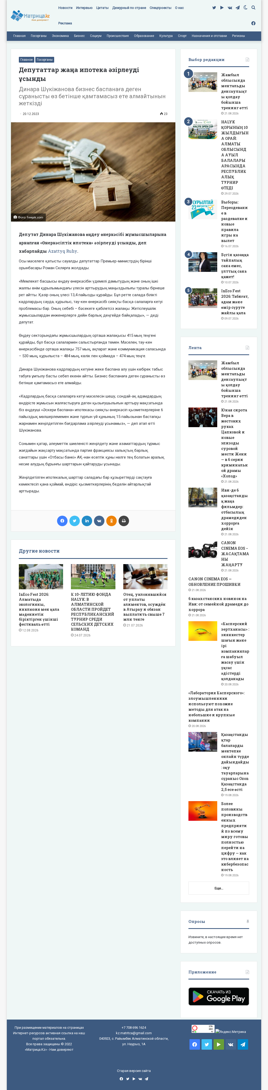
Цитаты (102, 8)
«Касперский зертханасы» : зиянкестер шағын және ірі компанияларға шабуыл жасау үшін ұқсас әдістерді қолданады (235, 651)
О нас (179, 8)
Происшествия (118, 36)
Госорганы (39, 36)
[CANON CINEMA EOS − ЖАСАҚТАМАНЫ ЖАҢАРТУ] (202, 550)
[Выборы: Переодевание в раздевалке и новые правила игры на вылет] (202, 209)
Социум (96, 36)
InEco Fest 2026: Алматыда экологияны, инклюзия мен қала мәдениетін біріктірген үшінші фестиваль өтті (39, 609)
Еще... (219, 888)
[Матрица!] (30, 15)
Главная (19, 36)
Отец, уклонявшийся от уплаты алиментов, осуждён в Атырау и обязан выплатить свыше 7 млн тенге (144, 607)
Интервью (84, 8)
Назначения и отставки (209, 36)
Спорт (182, 36)
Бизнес (79, 36)
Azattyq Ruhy (62, 251)
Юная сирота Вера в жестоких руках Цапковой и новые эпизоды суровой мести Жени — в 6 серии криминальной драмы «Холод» (234, 443)
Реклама (65, 23)
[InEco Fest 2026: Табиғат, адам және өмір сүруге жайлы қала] (202, 298)
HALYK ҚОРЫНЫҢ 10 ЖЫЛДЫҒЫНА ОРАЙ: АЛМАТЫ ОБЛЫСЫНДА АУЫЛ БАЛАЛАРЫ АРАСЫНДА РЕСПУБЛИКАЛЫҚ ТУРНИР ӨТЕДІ (235, 154)
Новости (65, 8)
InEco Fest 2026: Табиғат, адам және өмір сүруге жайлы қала (235, 301)
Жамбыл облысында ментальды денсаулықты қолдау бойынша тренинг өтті (234, 91)
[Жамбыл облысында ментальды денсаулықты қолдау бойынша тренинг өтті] (202, 82)
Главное (26, 60)
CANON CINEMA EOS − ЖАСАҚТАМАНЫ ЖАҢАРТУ (235, 553)
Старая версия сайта (134, 1071)
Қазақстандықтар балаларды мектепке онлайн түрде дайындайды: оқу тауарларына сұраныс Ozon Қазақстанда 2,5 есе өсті (235, 762)
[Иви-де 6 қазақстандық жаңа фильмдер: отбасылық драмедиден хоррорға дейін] (202, 497)
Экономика (60, 36)
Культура (166, 36)
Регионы (238, 36)
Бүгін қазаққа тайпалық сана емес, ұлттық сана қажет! (235, 265)
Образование (144, 36)
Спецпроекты (160, 8)
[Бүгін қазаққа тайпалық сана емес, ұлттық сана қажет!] (202, 262)
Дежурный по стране (129, 8)
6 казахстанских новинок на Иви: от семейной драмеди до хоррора (218, 604)
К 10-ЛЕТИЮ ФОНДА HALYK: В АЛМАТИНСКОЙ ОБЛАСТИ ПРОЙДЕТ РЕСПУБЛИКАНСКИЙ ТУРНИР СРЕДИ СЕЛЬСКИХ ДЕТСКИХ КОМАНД (92, 612)
